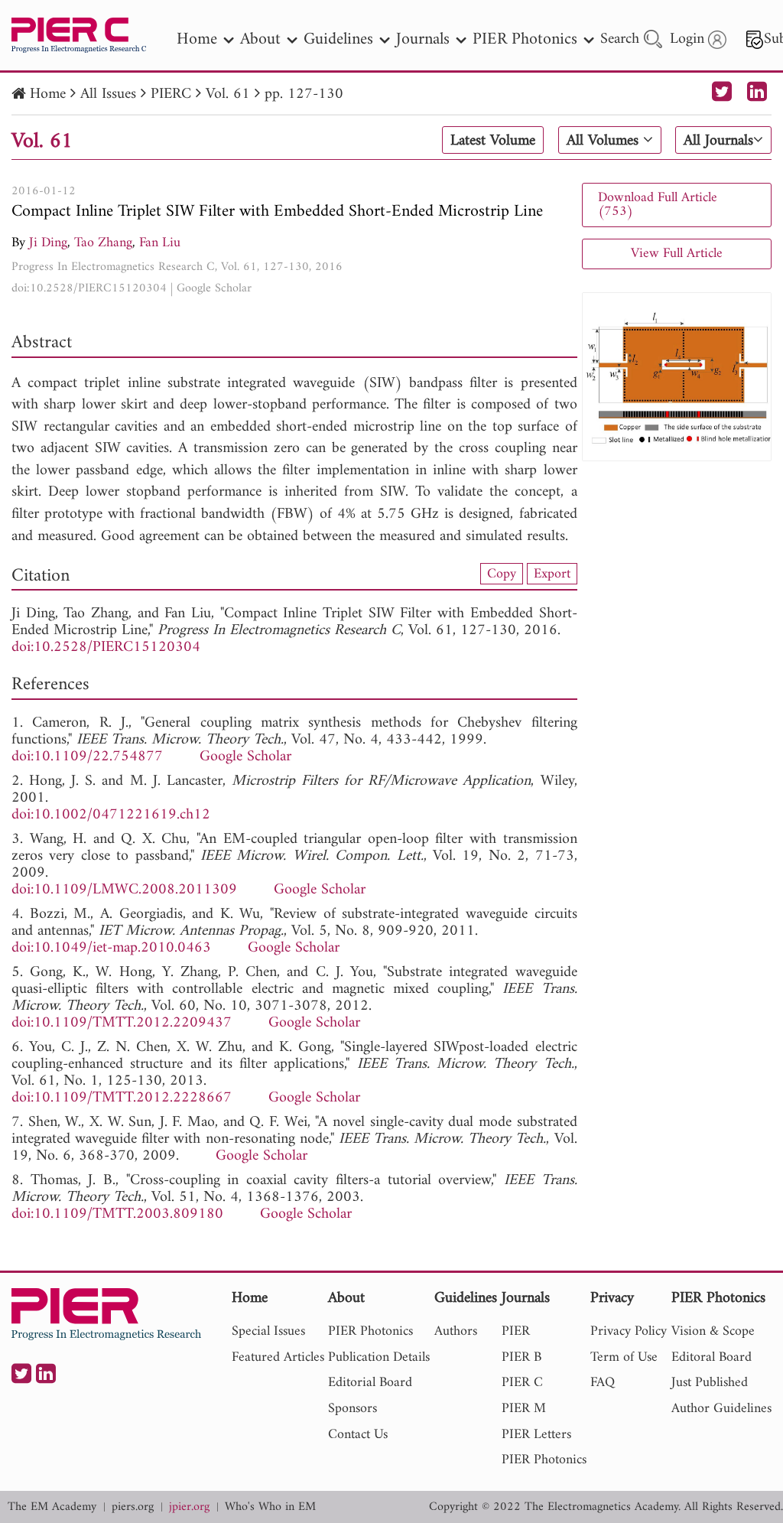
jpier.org (189, 1507)
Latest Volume (492, 141)
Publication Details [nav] (379, 1357)
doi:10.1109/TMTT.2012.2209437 (121, 1023)
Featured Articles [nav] (278, 1357)
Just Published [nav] (709, 1382)
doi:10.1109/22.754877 (87, 757)
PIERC (171, 94)
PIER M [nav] (524, 1408)
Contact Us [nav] (358, 1435)
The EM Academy (52, 1507)
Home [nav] (197, 39)
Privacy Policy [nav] (628, 1331)
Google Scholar (214, 288)
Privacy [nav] (612, 1299)
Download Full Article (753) (657, 204)
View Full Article (677, 253)
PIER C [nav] (522, 1382)
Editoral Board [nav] (711, 1357)
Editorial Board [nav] (370, 1382)
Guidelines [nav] (338, 39)
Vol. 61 (228, 94)
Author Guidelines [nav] (721, 1408)
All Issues (108, 94)
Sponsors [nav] (352, 1408)
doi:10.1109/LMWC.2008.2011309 (124, 890)
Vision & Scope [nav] (713, 1331)
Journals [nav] (423, 39)
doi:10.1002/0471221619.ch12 (110, 815)
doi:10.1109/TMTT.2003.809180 (117, 1214)
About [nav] (260, 39)
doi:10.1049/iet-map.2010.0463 (111, 948)
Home (48, 94)
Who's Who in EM (270, 1507)
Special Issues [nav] (268, 1331)
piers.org (133, 1507)
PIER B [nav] (521, 1357)
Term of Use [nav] (624, 1357)
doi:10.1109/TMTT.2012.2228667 (121, 1098)
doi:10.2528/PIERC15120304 (89, 288)
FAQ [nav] (602, 1382)
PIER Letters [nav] (536, 1435)
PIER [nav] (516, 1331)
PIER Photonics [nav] (525, 39)
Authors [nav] (455, 1331)
